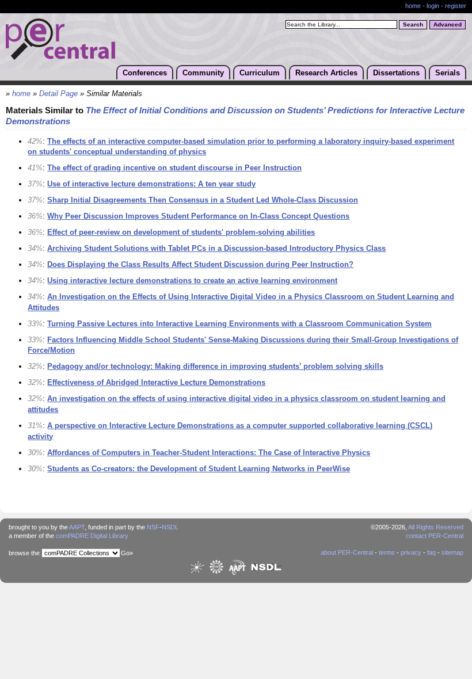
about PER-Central (347, 552)
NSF (153, 527)
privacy (411, 552)
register (455, 5)
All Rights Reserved (435, 527)
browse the (24, 553)
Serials (447, 72)
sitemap (452, 552)
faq (431, 552)
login (433, 5)
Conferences (145, 72)
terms (387, 552)
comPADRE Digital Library (92, 535)
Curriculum (259, 72)
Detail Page (58, 94)
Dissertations (396, 72)
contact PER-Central (434, 535)
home (413, 5)
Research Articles (326, 72)
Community (203, 72)
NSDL (170, 527)
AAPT (77, 527)
